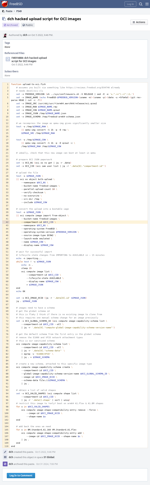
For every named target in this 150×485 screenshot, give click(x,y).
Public (29, 25)
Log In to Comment (21, 475)
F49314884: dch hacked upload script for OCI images (29, 59)
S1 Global (49, 457)
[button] (147, 4)
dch (25, 35)
